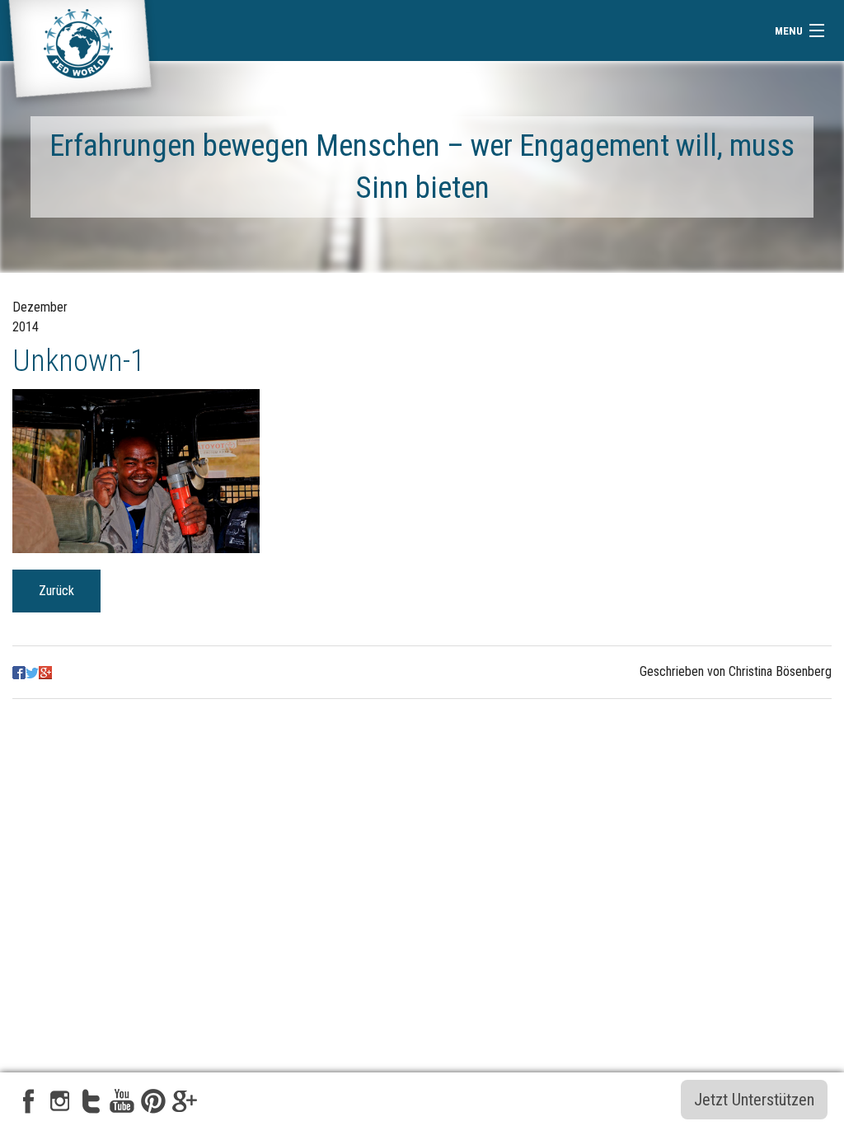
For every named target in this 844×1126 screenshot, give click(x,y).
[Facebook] (19, 671)
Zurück (56, 590)
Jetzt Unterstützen (754, 1100)
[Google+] (45, 671)
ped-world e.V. (80, 55)
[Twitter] (32, 671)
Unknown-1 (78, 360)
